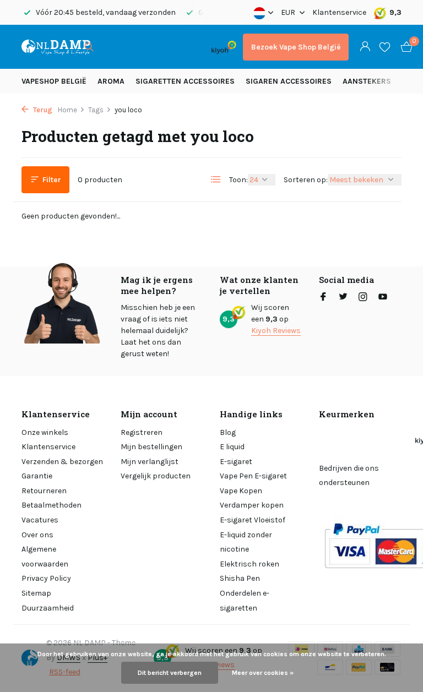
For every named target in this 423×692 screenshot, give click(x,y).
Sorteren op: (306, 179)
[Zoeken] (89, 46)
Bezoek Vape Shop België (295, 47)
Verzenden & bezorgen (62, 461)
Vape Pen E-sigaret (253, 476)
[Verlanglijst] (385, 47)
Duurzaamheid (47, 608)
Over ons (37, 535)
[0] (404, 47)
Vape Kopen (241, 490)
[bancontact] (183, 47)
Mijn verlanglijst (149, 461)
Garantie (36, 476)
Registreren (141, 432)
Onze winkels (44, 432)
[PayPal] (142, 47)
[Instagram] (363, 297)
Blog (228, 432)
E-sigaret (236, 461)
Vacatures (39, 520)
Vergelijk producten (156, 476)
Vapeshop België (53, 81)
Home (67, 110)
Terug (41, 110)
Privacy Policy (46, 578)
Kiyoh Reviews (276, 330)
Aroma (110, 81)
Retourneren (44, 490)
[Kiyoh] (224, 47)
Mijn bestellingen (151, 446)
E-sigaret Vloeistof (252, 520)
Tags (96, 110)
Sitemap (36, 593)
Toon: (238, 179)
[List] (216, 179)
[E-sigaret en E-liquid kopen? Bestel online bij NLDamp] (55, 47)
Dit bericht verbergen (170, 673)
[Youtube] (382, 297)
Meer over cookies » (263, 673)
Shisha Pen (240, 578)
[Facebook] (323, 297)
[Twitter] (343, 297)
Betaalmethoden (51, 505)
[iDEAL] (113, 47)
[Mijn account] (365, 47)
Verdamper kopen (252, 505)
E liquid (232, 446)
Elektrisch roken (249, 564)
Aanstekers (367, 81)
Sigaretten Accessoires (185, 81)
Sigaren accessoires (289, 81)
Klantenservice (339, 12)
